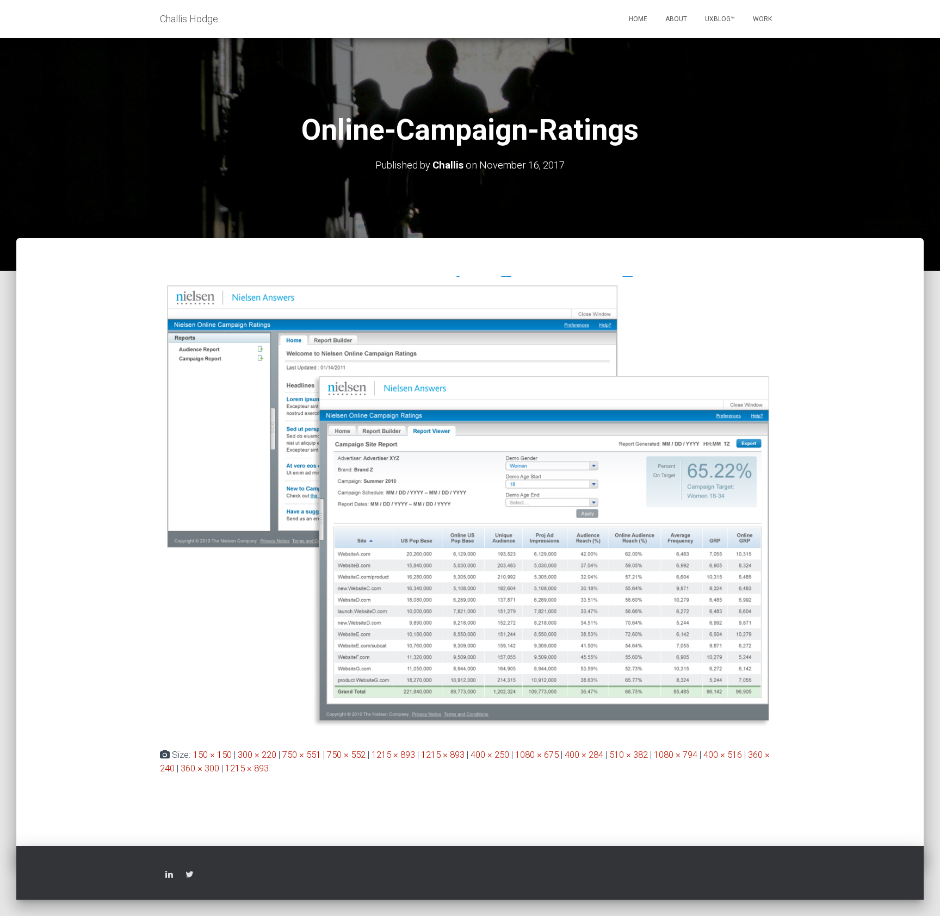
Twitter (189, 876)
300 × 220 (257, 754)
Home (638, 19)
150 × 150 (212, 754)
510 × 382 (628, 754)
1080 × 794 (675, 754)
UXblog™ (720, 19)
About (676, 19)
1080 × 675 (537, 754)
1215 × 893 (393, 754)
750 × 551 (301, 754)
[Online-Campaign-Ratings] (470, 502)
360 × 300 (200, 768)
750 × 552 (346, 754)
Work (762, 19)
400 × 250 (490, 754)
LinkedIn (169, 876)
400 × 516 (722, 754)
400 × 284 (584, 754)
